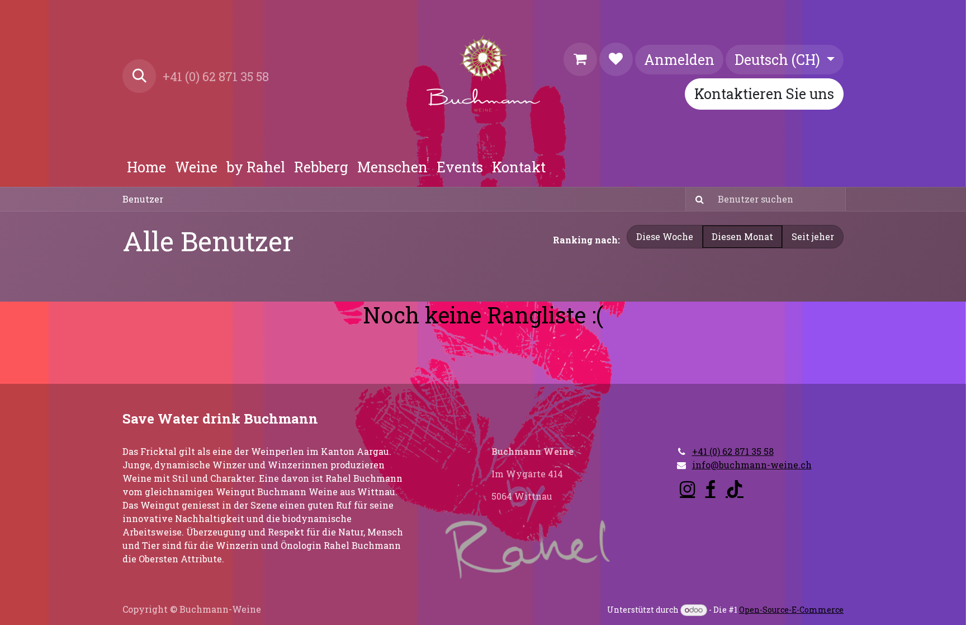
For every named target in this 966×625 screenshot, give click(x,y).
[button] (139, 76)
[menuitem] (146, 167)
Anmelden (679, 59)
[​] (687, 489)
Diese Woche (664, 236)
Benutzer (142, 199)
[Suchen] (696, 199)
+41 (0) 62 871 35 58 (733, 451)
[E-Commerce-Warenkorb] (580, 59)
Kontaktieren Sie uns (764, 93)
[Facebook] (710, 489)
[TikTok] (734, 489)
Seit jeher (813, 236)
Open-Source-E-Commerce (791, 609)
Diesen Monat (742, 236)
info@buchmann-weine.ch (752, 465)
